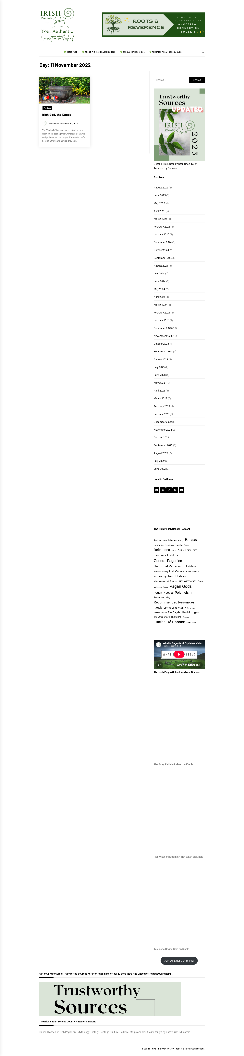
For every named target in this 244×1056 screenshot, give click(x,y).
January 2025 (161, 234)
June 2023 (160, 375)
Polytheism (183, 593)
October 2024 (161, 249)
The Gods (47, 108)
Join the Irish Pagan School (190, 1049)
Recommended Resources (174, 602)
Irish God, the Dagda (56, 115)
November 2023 (163, 335)
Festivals (160, 555)
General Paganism (168, 561)
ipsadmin (52, 123)
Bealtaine (159, 545)
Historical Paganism (169, 566)
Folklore (172, 555)
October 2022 (161, 437)
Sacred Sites (170, 607)
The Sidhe (176, 616)
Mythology (158, 587)
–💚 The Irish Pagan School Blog (165, 52)
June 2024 (160, 281)
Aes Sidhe (168, 540)
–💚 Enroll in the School (132, 52)
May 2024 (159, 289)
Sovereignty (191, 608)
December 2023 (163, 328)
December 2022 (163, 421)
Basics (191, 539)
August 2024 (161, 265)
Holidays (190, 566)
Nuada (165, 587)
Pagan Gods (181, 586)
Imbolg (165, 571)
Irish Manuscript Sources (165, 581)
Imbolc (157, 571)
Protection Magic (163, 597)
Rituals (158, 607)
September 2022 (163, 445)
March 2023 (160, 398)
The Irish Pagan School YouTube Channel (177, 672)
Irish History (177, 576)
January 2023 (161, 414)
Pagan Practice (164, 592)
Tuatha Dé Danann (169, 622)
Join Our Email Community (179, 960)
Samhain (182, 608)
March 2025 (160, 218)
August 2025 (161, 187)
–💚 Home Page (70, 52)
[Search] (203, 52)
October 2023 (161, 343)
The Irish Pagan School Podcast (172, 528)
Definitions (162, 550)
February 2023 (162, 406)
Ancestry (179, 540)
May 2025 (159, 203)
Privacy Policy (166, 1049)
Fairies (181, 550)
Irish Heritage (160, 576)
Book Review (169, 545)
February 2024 (162, 312)
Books (179, 545)
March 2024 (160, 304)
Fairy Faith (191, 550)
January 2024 (161, 320)
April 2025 (159, 211)
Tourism (186, 617)
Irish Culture (176, 571)
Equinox (174, 550)
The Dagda (174, 612)
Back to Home (149, 1049)
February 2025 (162, 226)
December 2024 (163, 242)
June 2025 (160, 195)
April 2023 (159, 390)
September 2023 (163, 351)
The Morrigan (190, 612)
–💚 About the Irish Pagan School (98, 52)
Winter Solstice (192, 623)
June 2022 (160, 468)
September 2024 (163, 257)
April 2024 (159, 296)
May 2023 (159, 382)
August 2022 (161, 453)
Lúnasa (200, 581)
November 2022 (163, 429)
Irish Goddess (192, 571)
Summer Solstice (160, 613)
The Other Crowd (162, 617)
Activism (158, 540)
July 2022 (159, 460)
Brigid (186, 545)
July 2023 (159, 367)
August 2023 (161, 359)
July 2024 (159, 273)
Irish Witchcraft (187, 581)
